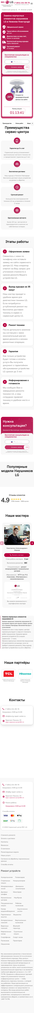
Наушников (5, 944)
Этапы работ (19, 123)
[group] (9, 676)
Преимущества (7, 123)
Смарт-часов (18, 937)
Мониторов (17, 892)
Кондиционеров (19, 881)
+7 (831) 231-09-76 (22, 3)
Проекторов (17, 941)
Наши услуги (5, 855)
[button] (32, 543)
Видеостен (17, 915)
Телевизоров (20, 877)
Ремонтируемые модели (10, 852)
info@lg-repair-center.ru (14, 792)
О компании (5, 849)
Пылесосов (5, 941)
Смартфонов (5, 937)
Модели (29, 123)
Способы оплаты (7, 864)
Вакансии (4, 845)
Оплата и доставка (8, 838)
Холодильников (7, 877)
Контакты (4, 842)
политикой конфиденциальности (20, 72)
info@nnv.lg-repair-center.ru (15, 716)
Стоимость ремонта (8, 835)
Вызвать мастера (18, 555)
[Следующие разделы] (32, 123)
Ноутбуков (18, 898)
